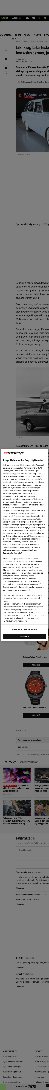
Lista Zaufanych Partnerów (15, 621)
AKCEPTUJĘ (24, 637)
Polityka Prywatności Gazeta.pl (16, 550)
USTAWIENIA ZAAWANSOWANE (24, 629)
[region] (24, 545)
